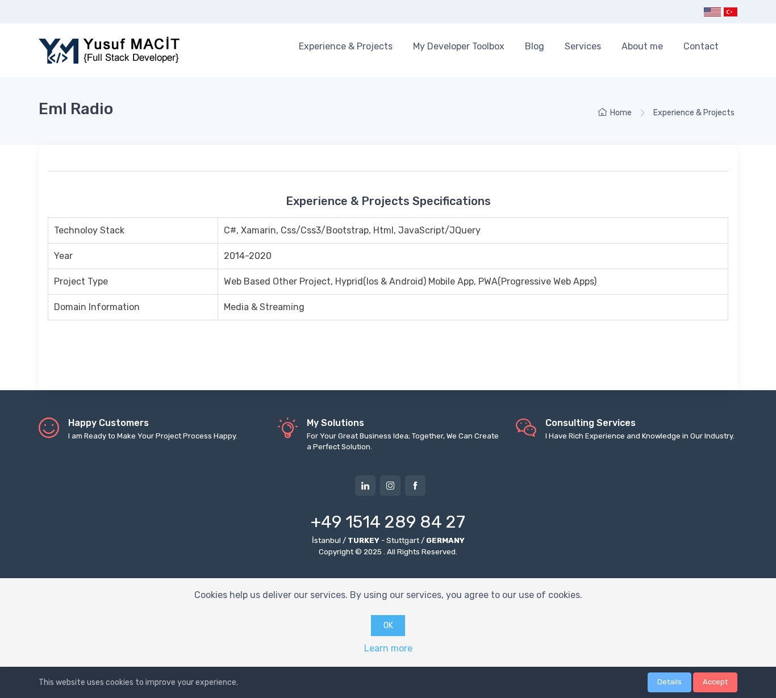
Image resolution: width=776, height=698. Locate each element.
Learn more (388, 648)
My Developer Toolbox (458, 46)
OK (388, 625)
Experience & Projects (346, 46)
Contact (701, 46)
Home (621, 113)
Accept (715, 682)
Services (583, 46)
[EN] (713, 11)
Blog (534, 46)
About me (642, 46)
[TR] (730, 11)
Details (669, 682)
